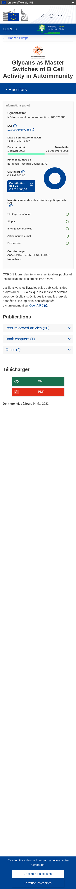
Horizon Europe (18, 38)
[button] (51, 16)
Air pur (11, 221)
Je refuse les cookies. (38, 883)
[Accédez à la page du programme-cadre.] (38, 51)
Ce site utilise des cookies (25, 860)
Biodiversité (14, 243)
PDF (41, 391)
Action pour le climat (19, 235)
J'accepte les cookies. (38, 873)
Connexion (43, 16)
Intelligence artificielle (19, 228)
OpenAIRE (36, 305)
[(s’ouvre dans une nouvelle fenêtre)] (15, 14)
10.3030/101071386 (19, 129)
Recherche (60, 16)
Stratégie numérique (19, 214)
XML (41, 381)
